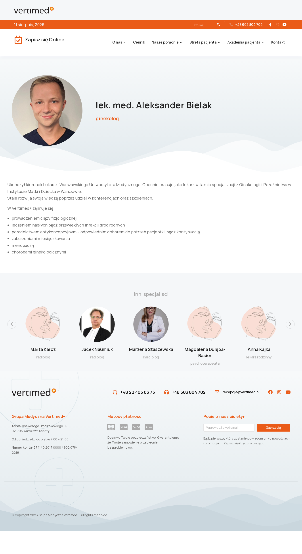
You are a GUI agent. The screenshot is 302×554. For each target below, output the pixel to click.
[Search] (218, 25)
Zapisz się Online (44, 39)
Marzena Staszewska (151, 349)
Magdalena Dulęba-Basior (205, 352)
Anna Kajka (259, 349)
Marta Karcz (43, 349)
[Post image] (43, 324)
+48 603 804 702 (248, 24)
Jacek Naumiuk (97, 349)
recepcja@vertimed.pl (240, 392)
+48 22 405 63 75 (137, 392)
